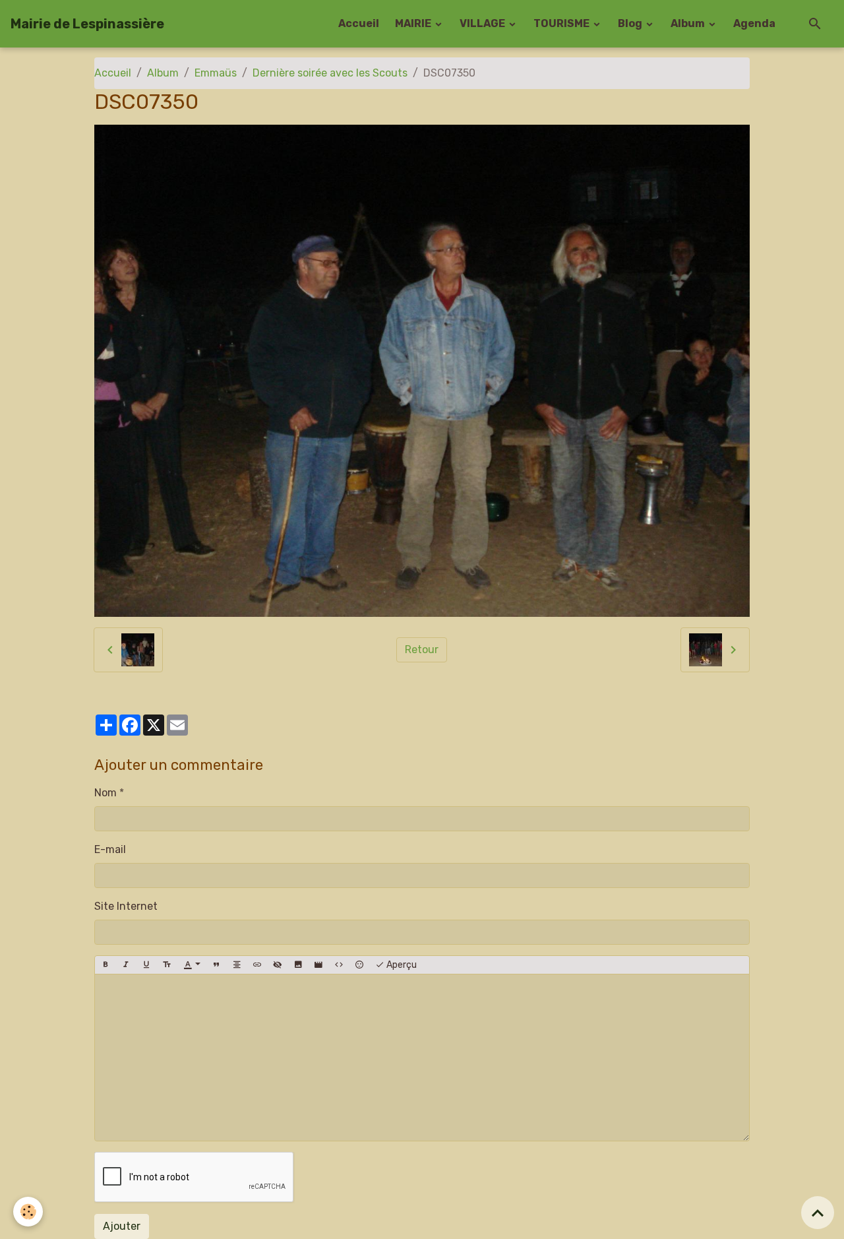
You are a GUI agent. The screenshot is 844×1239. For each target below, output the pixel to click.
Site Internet (126, 906)
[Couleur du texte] (191, 965)
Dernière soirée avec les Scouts (330, 73)
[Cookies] (28, 1211)
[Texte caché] (277, 965)
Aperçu (400, 964)
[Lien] (257, 965)
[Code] (338, 965)
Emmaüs (216, 73)
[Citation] (216, 965)
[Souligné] (146, 965)
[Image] (298, 965)
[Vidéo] (318, 965)
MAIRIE (414, 23)
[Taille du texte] (166, 965)
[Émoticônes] (359, 965)
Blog (631, 23)
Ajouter (121, 1226)
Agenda (754, 23)
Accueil (358, 23)
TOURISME (562, 23)
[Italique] (125, 965)
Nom (105, 792)
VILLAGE (483, 23)
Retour (421, 649)
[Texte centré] (236, 965)
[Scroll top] (817, 1212)
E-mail (110, 849)
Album (689, 23)
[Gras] (105, 965)
